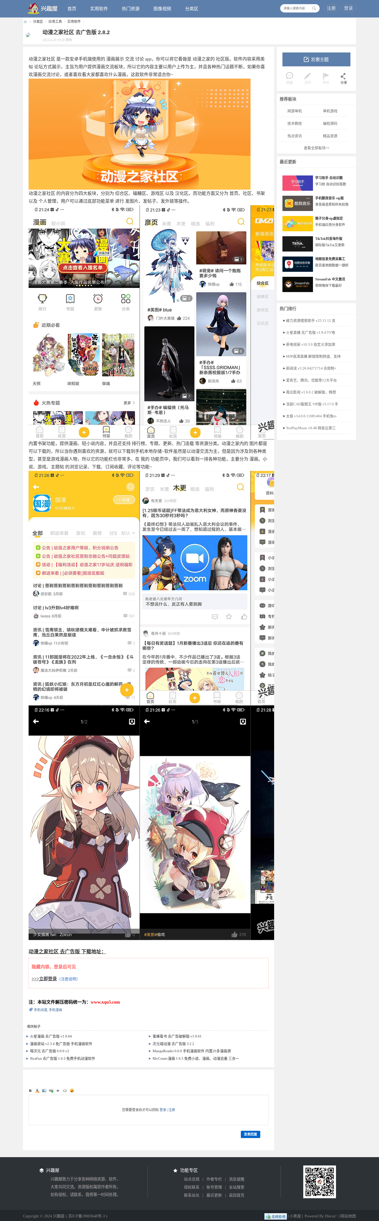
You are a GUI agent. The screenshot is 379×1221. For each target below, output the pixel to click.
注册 (331, 8)
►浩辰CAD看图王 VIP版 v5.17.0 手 (310, 404)
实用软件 (99, 8)
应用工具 (55, 22)
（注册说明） (68, 979)
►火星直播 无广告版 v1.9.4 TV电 (308, 332)
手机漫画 (55, 1010)
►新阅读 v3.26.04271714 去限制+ (309, 368)
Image (44, 1090)
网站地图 (348, 1216)
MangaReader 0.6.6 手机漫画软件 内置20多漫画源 (192, 1051)
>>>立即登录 (44, 978)
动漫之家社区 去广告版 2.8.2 (76, 32)
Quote (58, 1090)
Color (37, 1090)
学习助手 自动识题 (329, 178)
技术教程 (294, 123)
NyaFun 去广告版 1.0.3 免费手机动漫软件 (62, 1058)
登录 (348, 8)
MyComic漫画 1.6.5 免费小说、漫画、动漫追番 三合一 (196, 1058)
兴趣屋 (25, 22)
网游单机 (294, 111)
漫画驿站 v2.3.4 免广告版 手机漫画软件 (61, 1044)
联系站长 (191, 1195)
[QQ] (275, 1216)
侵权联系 (191, 1187)
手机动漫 (40, 1010)
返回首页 (236, 1195)
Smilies (72, 1090)
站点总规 (191, 1179)
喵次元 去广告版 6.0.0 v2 (49, 1051)
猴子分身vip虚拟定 (329, 218)
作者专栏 (214, 1179)
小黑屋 (295, 1216)
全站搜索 (236, 1187)
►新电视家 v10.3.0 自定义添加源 (308, 344)
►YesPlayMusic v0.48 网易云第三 (309, 428)
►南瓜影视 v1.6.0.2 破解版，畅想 (309, 392)
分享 (343, 83)
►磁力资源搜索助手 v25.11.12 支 (308, 320)
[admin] (26, 35)
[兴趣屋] (42, 8)
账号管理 (214, 1187)
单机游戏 (330, 111)
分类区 (191, 8)
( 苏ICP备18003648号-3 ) (86, 1216)
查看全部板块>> (316, 148)
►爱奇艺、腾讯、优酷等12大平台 (309, 380)
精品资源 (330, 136)
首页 (71, 8)
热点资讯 (294, 136)
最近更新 (214, 1195)
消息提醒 (236, 1179)
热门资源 (131, 8)
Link (51, 1090)
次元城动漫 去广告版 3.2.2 (173, 1044)
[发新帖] (316, 59)
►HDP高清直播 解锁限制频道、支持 (311, 356)
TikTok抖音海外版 (328, 239)
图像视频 (162, 8)
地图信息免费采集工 (330, 259)
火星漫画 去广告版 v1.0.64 (51, 1036)
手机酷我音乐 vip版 (329, 198)
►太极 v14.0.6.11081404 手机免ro (309, 416)
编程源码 (330, 123)
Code (65, 1090)
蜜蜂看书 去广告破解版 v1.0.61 (177, 1036)
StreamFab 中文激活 (330, 279)
